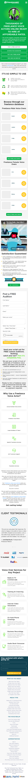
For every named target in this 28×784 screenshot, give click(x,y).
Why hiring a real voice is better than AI (14, 759)
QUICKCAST (10, 65)
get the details (14, 285)
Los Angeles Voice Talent (14, 694)
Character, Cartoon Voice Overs (14, 710)
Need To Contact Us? (14, 745)
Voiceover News (14, 727)
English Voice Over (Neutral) (14, 691)
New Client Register (14, 743)
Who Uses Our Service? (14, 58)
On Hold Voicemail (14, 703)
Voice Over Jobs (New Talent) (14, 753)
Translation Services (14, 732)
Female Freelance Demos (14, 214)
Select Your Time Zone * (9, 325)
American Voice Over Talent (14, 684)
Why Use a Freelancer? (14, 54)
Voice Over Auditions (14, 758)
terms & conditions (13, 340)
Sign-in (14, 741)
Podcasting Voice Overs (14, 713)
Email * (5, 311)
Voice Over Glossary (14, 756)
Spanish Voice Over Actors (14, 689)
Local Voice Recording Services (14, 729)
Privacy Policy (14, 751)
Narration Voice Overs (14, 702)
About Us (14, 734)
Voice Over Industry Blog (14, 719)
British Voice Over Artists (14, 686)
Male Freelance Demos (14, 158)
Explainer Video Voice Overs (14, 708)
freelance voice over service (12, 483)
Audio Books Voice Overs (14, 707)
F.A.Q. (14, 722)
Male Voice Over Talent (14, 681)
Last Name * (6, 305)
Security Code (6, 331)
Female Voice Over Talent (14, 683)
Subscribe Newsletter (14, 673)
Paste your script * (8, 317)
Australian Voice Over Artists (14, 688)
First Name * (6, 300)
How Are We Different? (14, 721)
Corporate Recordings (14, 705)
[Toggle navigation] (26, 2)
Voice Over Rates (14, 724)
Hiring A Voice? (14, 746)
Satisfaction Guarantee (14, 50)
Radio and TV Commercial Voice (14, 700)
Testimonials (14, 726)
